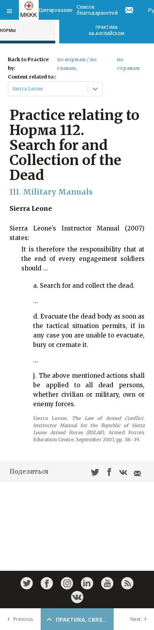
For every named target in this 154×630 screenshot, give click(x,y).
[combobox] (12, 88)
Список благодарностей (97, 10)
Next (135, 619)
